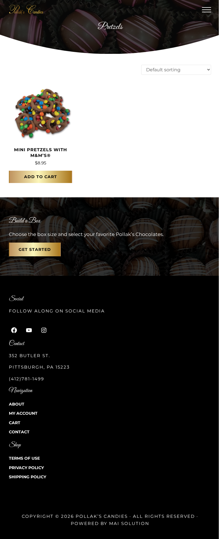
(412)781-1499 (26, 378)
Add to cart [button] (40, 176)
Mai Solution (129, 523)
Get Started (35, 249)
